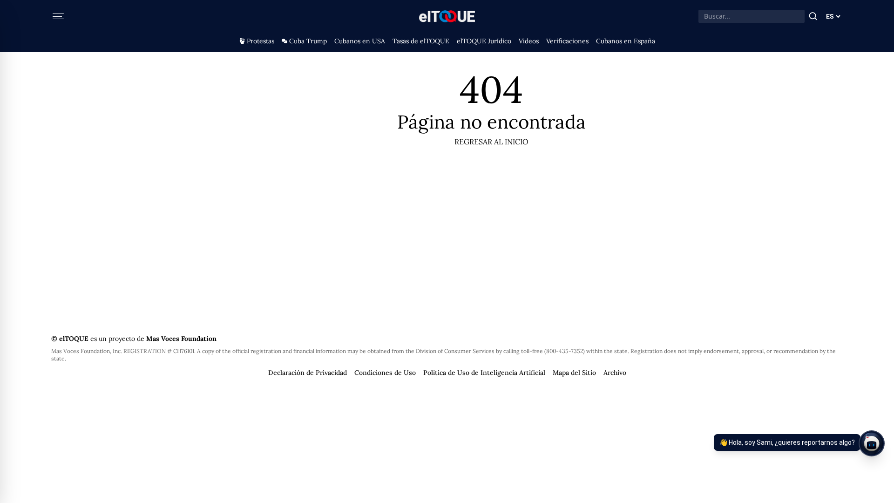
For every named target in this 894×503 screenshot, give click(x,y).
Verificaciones (567, 41)
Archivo (614, 372)
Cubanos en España (625, 41)
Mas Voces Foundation (181, 338)
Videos (529, 41)
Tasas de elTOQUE (421, 41)
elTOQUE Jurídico (484, 41)
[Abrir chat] (872, 443)
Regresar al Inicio (491, 141)
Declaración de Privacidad (307, 372)
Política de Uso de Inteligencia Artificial (484, 372)
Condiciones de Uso (385, 372)
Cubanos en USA (359, 41)
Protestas (260, 41)
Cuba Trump (308, 41)
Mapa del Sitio (574, 372)
